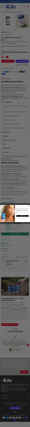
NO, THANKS (22, 218)
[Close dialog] (29, 205)
